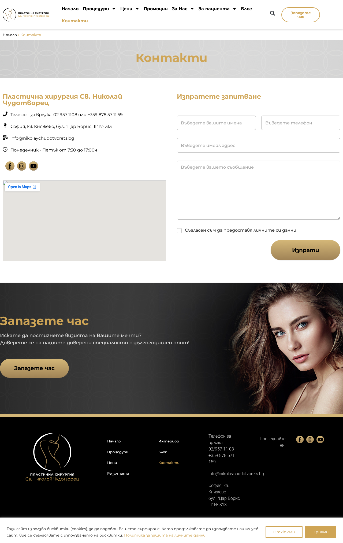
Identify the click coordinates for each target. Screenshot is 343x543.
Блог (246, 8)
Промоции (156, 8)
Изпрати (305, 250)
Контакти (75, 20)
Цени (126, 8)
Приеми (320, 532)
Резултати (118, 473)
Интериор (168, 441)
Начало (70, 8)
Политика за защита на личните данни (165, 535)
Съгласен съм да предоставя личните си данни (240, 230)
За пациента (214, 8)
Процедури (96, 8)
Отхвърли (284, 532)
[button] (272, 13)
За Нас (179, 8)
